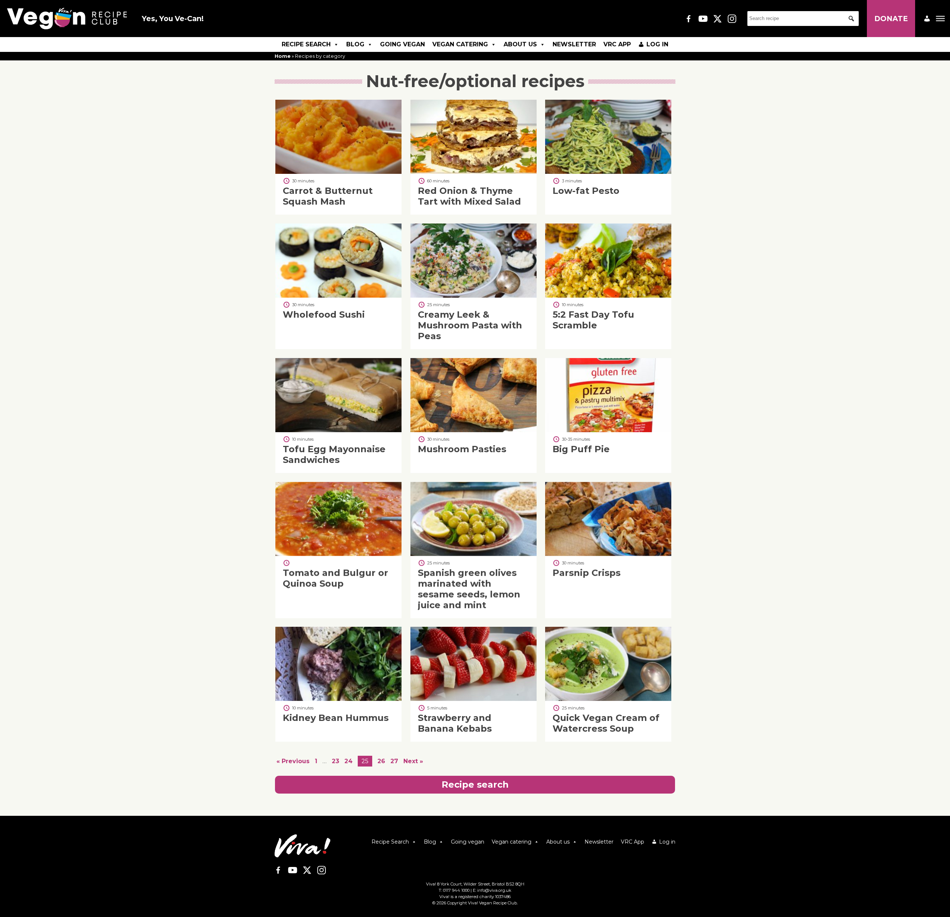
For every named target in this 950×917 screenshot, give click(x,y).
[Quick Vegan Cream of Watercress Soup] (608, 698)
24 (348, 761)
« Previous (292, 761)
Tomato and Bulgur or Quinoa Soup (335, 578)
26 (381, 761)
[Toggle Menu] (940, 18)
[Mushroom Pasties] (473, 430)
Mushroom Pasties (462, 449)
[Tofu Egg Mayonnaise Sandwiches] (338, 430)
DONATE (891, 18)
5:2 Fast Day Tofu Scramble (593, 320)
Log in (657, 44)
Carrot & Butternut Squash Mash (328, 196)
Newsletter (574, 44)
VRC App (617, 44)
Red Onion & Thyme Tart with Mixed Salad (469, 196)
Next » (413, 761)
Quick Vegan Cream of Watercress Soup (606, 723)
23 (335, 761)
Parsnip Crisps (586, 572)
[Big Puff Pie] (608, 430)
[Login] (927, 18)
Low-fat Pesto (586, 190)
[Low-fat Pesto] (608, 171)
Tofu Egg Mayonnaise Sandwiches (334, 454)
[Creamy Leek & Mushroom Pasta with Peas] (473, 295)
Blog (355, 44)
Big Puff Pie (581, 449)
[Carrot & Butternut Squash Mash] (338, 171)
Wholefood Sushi (324, 314)
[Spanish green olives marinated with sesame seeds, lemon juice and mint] (473, 553)
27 (394, 761)
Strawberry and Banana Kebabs (455, 723)
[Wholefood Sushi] (338, 295)
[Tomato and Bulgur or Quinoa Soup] (338, 553)
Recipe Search (306, 44)
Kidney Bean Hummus (336, 718)
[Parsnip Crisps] (608, 553)
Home (283, 56)
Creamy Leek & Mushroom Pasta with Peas (470, 325)
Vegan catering (460, 44)
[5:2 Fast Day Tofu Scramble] (608, 295)
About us (520, 44)
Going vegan (402, 44)
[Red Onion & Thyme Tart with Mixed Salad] (473, 171)
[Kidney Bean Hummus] (338, 698)
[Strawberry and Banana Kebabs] (473, 698)
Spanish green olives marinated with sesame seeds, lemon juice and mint (469, 588)
